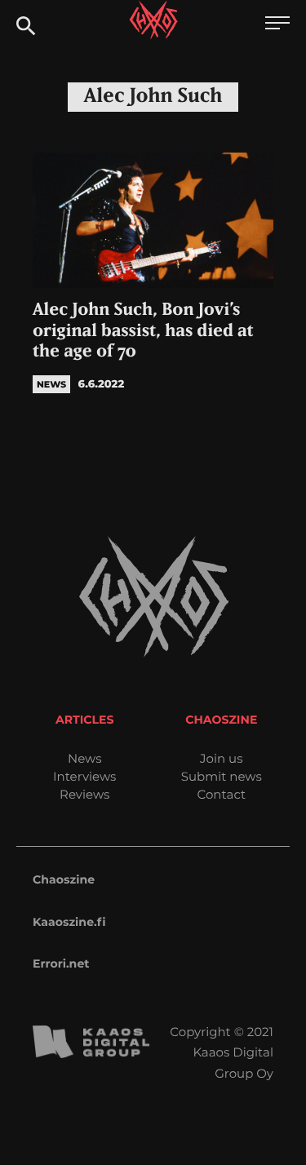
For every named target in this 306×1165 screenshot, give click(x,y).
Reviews (84, 794)
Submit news (221, 776)
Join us (221, 758)
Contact (221, 794)
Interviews (84, 776)
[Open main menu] (277, 24)
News (85, 758)
